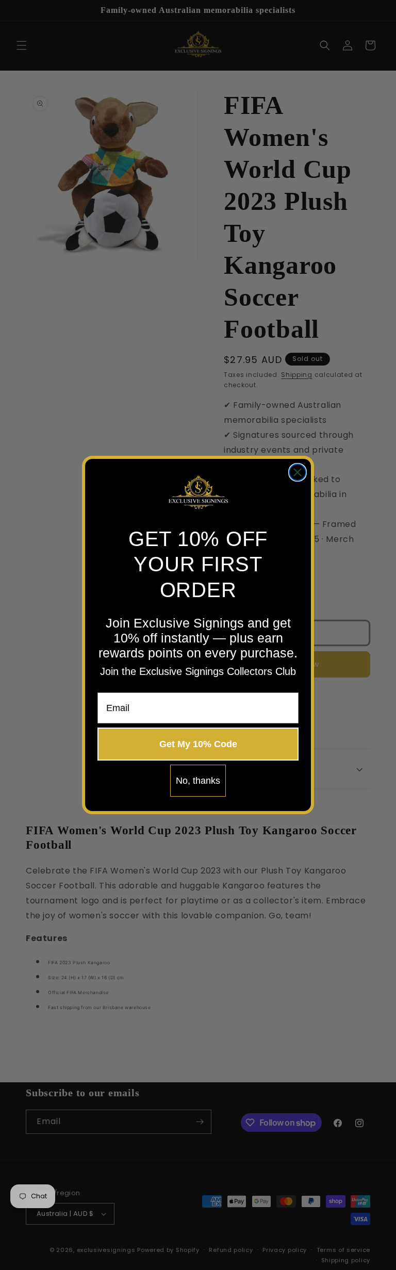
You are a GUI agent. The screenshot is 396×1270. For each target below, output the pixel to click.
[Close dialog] (297, 472)
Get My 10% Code (198, 744)
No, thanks (198, 781)
